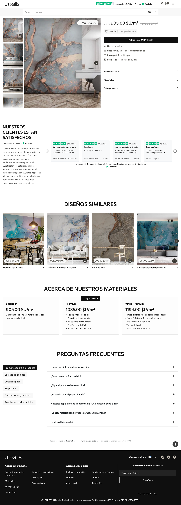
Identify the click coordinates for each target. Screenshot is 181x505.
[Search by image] (149, 12)
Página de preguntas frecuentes (14, 474)
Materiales (10, 481)
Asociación (97, 483)
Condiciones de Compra (103, 472)
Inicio (52, 441)
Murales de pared (65, 441)
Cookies (96, 477)
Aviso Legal (71, 483)
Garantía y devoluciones (43, 472)
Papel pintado (38, 483)
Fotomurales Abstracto (86, 441)
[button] (96, 63)
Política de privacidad (76, 472)
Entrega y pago (12, 486)
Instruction (10, 492)
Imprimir (70, 477)
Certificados (37, 477)
